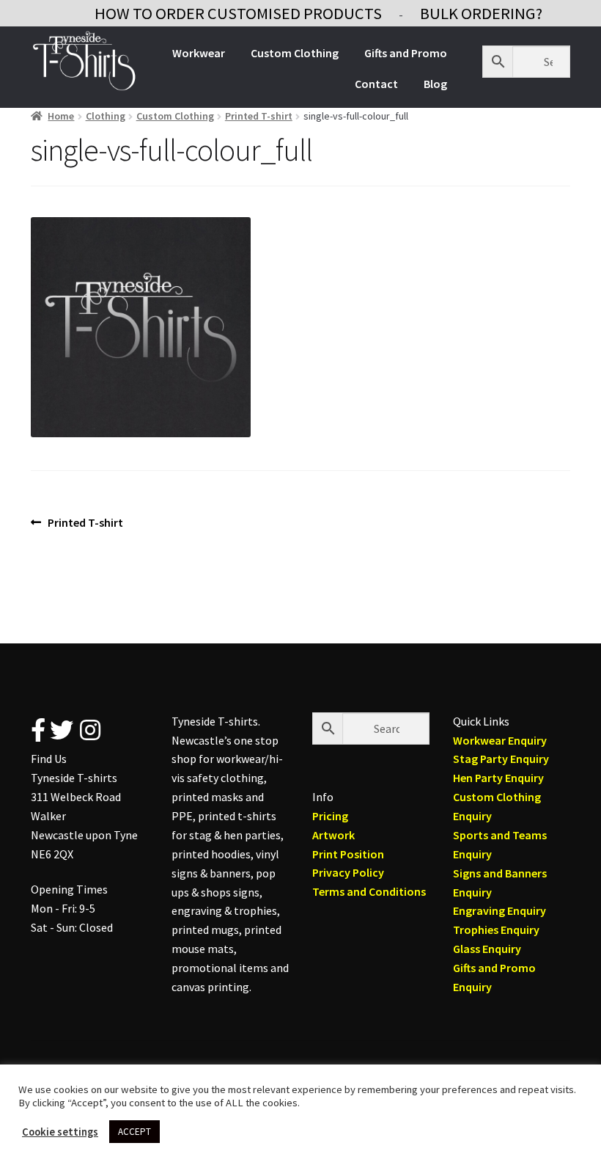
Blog (435, 83)
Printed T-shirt (258, 116)
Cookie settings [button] (60, 1132)
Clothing (105, 116)
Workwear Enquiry (500, 740)
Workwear (198, 52)
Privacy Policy (348, 872)
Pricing (330, 815)
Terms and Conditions (369, 891)
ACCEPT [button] (134, 1131)
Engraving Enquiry (499, 910)
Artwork (333, 835)
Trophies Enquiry (496, 929)
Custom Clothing (295, 52)
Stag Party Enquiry (501, 758)
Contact (376, 83)
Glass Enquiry (487, 948)
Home (61, 116)
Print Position (348, 854)
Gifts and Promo (405, 52)
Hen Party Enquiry (498, 777)
